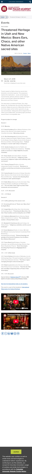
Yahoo (28, 53)
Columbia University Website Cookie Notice (14, 470)
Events (7, 17)
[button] (2, 1)
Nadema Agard (14, 277)
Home (2, 17)
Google (25, 53)
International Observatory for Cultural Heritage (15, 288)
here (5, 284)
